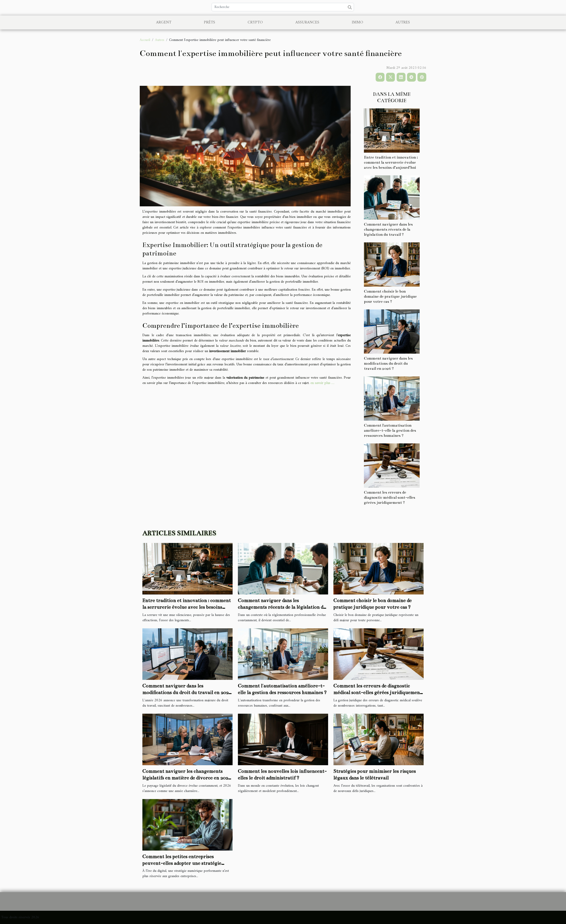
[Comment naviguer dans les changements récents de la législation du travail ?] (392, 197)
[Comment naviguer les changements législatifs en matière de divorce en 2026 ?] (187, 739)
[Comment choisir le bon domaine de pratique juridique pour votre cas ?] (392, 264)
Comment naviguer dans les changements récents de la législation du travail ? (388, 229)
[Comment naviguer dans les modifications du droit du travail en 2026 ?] (392, 331)
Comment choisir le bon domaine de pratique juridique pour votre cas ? (390, 296)
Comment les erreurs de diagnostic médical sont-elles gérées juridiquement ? (389, 497)
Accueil (145, 40)
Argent (163, 22)
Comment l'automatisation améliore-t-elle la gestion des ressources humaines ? (390, 430)
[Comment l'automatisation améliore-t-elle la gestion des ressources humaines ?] (392, 398)
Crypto (255, 22)
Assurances (307, 22)
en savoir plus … (322, 383)
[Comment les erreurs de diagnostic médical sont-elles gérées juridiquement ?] (392, 465)
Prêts (209, 22)
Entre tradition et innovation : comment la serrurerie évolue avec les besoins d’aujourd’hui (391, 162)
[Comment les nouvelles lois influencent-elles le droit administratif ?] (283, 739)
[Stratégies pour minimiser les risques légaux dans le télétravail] (378, 739)
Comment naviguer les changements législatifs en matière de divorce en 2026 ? (186, 778)
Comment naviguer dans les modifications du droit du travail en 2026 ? (388, 363)
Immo (357, 22)
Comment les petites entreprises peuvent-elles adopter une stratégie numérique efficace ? (181, 863)
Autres (403, 22)
